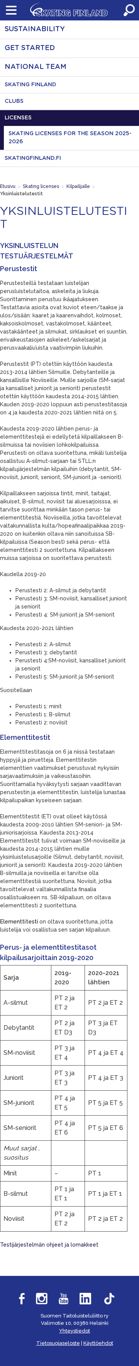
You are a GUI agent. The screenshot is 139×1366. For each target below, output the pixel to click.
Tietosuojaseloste (58, 1343)
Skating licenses (41, 186)
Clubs (14, 101)
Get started (30, 48)
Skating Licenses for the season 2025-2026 (70, 137)
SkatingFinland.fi (33, 158)
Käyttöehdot (98, 1343)
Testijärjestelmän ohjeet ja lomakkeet (49, 1245)
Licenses (18, 118)
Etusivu (7, 186)
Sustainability (35, 29)
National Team (35, 67)
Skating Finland (30, 84)
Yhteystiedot (74, 1331)
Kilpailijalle (78, 186)
